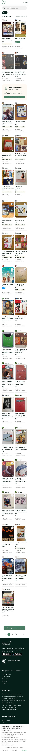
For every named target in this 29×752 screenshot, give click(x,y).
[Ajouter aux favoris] (12, 23)
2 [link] (12, 634)
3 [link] (16, 634)
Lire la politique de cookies (8, 745)
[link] (23, 634)
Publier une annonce (14, 97)
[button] (26, 16)
